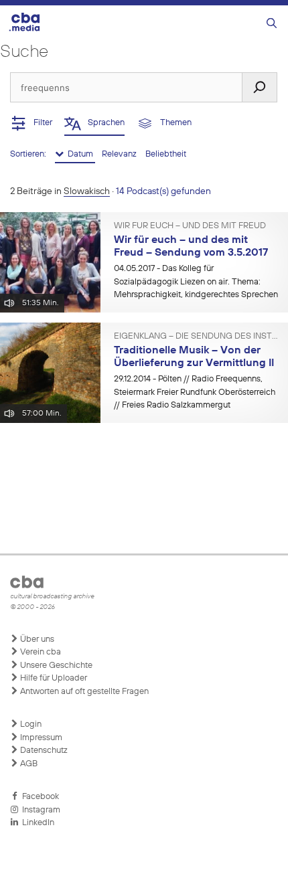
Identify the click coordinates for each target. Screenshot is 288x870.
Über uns (36, 639)
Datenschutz (43, 750)
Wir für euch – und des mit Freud (190, 226)
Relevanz (120, 154)
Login (30, 724)
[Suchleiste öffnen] (271, 23)
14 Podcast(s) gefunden (163, 191)
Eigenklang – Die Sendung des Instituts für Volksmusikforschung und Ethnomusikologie (196, 337)
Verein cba (39, 652)
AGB (28, 764)
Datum (79, 154)
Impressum (40, 737)
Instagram (39, 810)
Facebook (38, 796)
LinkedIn (36, 822)
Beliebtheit (165, 154)
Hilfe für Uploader (52, 678)
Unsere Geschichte (55, 665)
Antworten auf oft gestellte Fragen (83, 691)
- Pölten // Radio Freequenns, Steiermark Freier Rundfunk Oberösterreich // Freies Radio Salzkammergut (194, 392)
